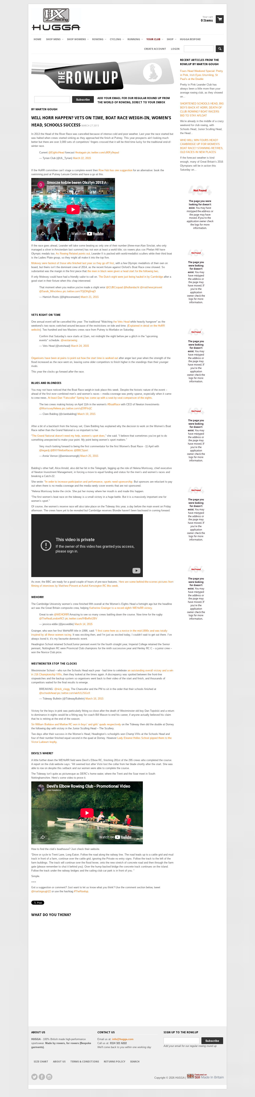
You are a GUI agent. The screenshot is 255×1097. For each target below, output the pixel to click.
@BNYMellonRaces (61, 450)
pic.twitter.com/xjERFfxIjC (77, 408)
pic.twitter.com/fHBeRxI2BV (81, 618)
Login (175, 48)
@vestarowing (69, 340)
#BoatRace (113, 404)
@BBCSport (81, 450)
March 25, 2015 (89, 455)
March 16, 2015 (94, 698)
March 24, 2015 (80, 345)
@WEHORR (61, 614)
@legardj (44, 450)
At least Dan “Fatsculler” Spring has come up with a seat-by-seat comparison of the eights (100, 397)
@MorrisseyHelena (50, 408)
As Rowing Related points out (73, 253)
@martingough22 (41, 891)
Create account (155, 48)
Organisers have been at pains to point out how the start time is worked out (74, 358)
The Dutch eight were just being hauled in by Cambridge (131, 276)
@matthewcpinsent (151, 287)
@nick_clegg (61, 689)
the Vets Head (121, 321)
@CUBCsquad (114, 287)
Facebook (42, 1077)
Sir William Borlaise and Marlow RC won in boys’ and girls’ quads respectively (76, 724)
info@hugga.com (122, 1039)
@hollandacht (131, 287)
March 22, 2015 (82, 158)
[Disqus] (102, 971)
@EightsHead (56, 152)
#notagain (80, 152)
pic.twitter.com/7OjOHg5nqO (79, 291)
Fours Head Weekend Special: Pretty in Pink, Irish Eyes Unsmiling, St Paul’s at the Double (201, 75)
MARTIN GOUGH (208, 64)
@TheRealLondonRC (51, 618)
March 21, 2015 (90, 296)
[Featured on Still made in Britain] (205, 1077)
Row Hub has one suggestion (115, 170)
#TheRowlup (81, 891)
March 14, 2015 (83, 624)
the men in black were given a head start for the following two (122, 271)
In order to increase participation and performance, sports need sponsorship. (89, 481)
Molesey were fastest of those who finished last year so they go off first (72, 263)
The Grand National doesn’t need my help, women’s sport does (68, 435)
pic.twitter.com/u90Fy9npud (103, 152)
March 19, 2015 (86, 413)
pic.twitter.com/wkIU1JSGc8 (73, 693)
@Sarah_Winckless (50, 291)
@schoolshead (47, 693)
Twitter (34, 1077)
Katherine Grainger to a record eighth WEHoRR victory (120, 607)
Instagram (49, 1077)
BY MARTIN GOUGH (44, 109)
